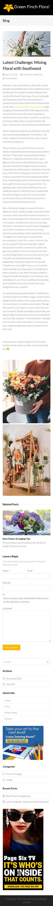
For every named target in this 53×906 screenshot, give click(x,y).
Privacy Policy (10, 712)
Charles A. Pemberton (33, 74)
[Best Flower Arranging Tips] (26, 522)
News (7, 706)
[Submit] (48, 661)
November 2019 (14, 678)
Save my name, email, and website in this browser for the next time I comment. (26, 600)
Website (7, 582)
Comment (8, 608)
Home (7, 700)
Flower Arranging (14, 774)
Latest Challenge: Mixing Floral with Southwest (27, 801)
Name (6, 570)
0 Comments (11, 78)
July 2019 (10, 684)
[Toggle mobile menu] (48, 8)
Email (30, 570)
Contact (8, 718)
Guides (9, 779)
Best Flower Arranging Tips (16, 538)
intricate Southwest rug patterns (28, 106)
